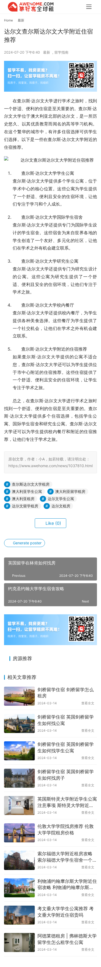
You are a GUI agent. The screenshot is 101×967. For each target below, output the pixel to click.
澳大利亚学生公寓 (27, 491)
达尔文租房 (60, 506)
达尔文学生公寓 (61, 498)
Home (8, 20)
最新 (46, 52)
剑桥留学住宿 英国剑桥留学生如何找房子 (65, 775)
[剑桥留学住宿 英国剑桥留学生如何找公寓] (19, 723)
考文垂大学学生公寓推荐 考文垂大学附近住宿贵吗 (65, 912)
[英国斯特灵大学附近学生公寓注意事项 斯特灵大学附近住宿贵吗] (19, 805)
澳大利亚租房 (23, 498)
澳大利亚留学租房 (70, 491)
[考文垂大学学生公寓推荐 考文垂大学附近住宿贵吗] (19, 915)
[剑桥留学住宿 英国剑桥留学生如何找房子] (19, 778)
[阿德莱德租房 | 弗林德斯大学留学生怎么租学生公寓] (19, 942)
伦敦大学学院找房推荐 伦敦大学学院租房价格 (65, 829)
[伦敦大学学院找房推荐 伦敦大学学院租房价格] (19, 832)
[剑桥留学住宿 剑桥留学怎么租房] (19, 696)
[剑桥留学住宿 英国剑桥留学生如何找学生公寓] (19, 750)
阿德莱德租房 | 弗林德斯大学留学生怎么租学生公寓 (67, 939)
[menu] (89, 7)
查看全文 (87, 703)
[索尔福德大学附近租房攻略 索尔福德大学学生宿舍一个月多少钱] (19, 860)
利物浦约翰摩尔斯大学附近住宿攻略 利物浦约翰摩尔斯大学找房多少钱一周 (67, 885)
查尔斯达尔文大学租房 (31, 484)
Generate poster (26, 543)
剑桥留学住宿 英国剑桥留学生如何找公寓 (65, 720)
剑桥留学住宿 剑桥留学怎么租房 (65, 693)
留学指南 (61, 52)
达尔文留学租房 (25, 506)
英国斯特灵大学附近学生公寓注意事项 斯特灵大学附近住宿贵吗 (67, 802)
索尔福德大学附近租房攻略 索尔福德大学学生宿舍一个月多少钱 (67, 857)
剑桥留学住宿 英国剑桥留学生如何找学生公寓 (65, 747)
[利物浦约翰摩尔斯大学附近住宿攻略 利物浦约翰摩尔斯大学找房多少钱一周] (19, 887)
